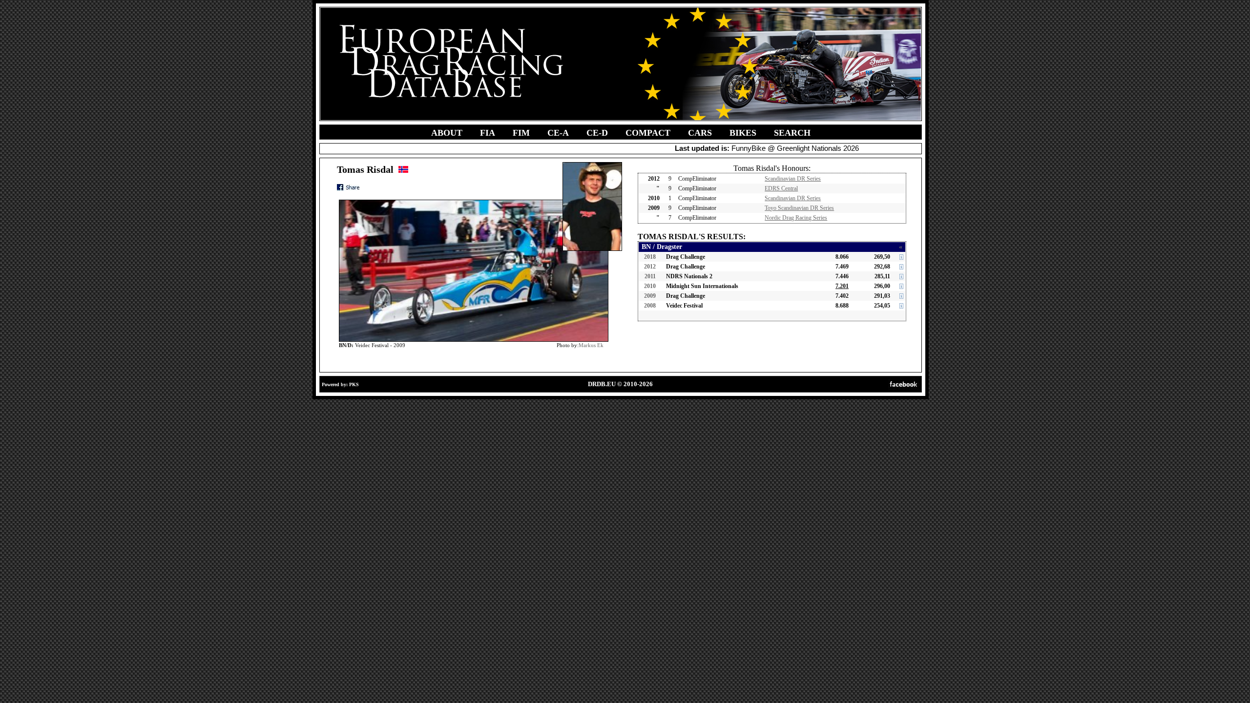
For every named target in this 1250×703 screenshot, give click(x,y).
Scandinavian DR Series (793, 178)
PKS (354, 384)
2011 (650, 276)
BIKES (742, 133)
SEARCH (792, 133)
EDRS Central (781, 188)
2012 (650, 266)
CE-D (597, 133)
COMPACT (647, 133)
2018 (650, 256)
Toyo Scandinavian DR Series (799, 208)
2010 (650, 286)
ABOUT (446, 133)
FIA (487, 133)
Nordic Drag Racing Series (796, 217)
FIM (521, 133)
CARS (700, 133)
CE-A (558, 133)
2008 (650, 305)
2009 (650, 295)
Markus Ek (591, 345)
